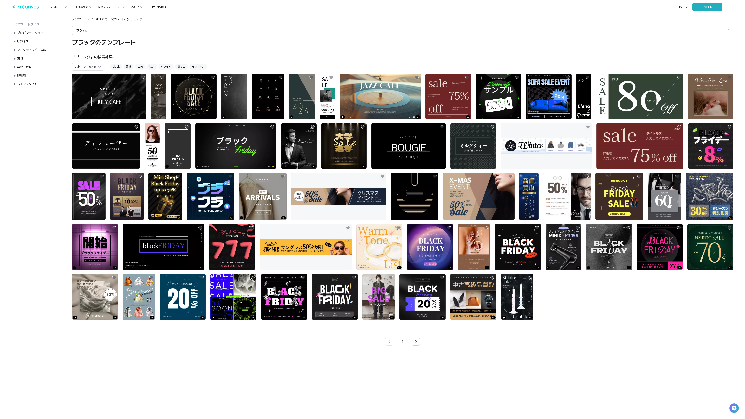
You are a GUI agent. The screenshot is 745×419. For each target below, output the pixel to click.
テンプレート (80, 19)
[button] (734, 408)
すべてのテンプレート (110, 19)
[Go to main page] (25, 8)
